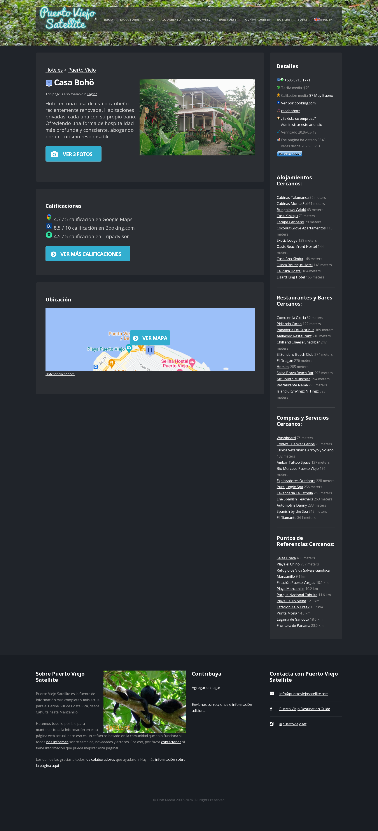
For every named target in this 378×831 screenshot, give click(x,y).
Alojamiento (171, 19)
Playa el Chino (288, 564)
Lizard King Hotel (291, 277)
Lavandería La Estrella (295, 493)
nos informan (57, 741)
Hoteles (54, 69)
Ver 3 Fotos (77, 154)
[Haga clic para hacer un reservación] (290, 155)
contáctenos (171, 741)
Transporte (226, 19)
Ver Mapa (154, 338)
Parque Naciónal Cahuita (297, 594)
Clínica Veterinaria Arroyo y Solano (305, 450)
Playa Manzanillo (290, 588)
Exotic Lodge (287, 240)
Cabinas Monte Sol (292, 203)
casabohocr (290, 110)
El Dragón (285, 360)
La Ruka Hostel (289, 271)
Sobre (302, 19)
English (326, 19)
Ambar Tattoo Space (293, 462)
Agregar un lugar (206, 687)
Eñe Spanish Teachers (295, 499)
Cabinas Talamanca (293, 197)
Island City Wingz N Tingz (298, 391)
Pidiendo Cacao (289, 323)
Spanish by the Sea (292, 511)
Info (150, 19)
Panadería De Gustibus (295, 329)
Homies (283, 366)
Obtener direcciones (60, 374)
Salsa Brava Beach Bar (295, 372)
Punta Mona (287, 613)
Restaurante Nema (292, 385)
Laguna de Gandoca (293, 619)
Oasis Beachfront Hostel (297, 246)
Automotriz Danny (292, 505)
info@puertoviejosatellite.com (303, 693)
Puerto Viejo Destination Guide (304, 708)
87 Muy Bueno (321, 95)
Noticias (284, 19)
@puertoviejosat (292, 724)
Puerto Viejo (82, 69)
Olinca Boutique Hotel (295, 264)
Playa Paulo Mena (291, 601)
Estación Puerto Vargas (296, 582)
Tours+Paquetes (256, 19)
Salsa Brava (286, 558)
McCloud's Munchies (293, 379)
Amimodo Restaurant (294, 336)
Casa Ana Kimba (290, 258)
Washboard (286, 437)
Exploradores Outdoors (296, 480)
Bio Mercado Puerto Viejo (298, 468)
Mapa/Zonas (130, 19)
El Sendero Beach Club (295, 354)
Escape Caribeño (290, 222)
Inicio (108, 19)
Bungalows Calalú (291, 209)
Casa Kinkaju (287, 215)
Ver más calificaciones (90, 253)
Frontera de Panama (293, 625)
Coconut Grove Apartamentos (301, 228)
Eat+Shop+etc (199, 19)
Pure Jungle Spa (290, 486)
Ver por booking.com (298, 103)
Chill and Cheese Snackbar (298, 342)
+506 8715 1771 (297, 80)
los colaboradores (100, 759)
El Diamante (286, 517)
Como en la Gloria (291, 317)
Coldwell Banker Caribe (296, 444)
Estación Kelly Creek (293, 607)
